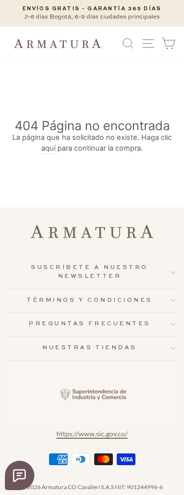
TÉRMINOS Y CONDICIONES (89, 300)
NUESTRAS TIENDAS (89, 348)
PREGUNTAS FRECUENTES (89, 324)
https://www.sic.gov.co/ (92, 434)
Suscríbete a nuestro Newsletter (89, 272)
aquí (48, 148)
